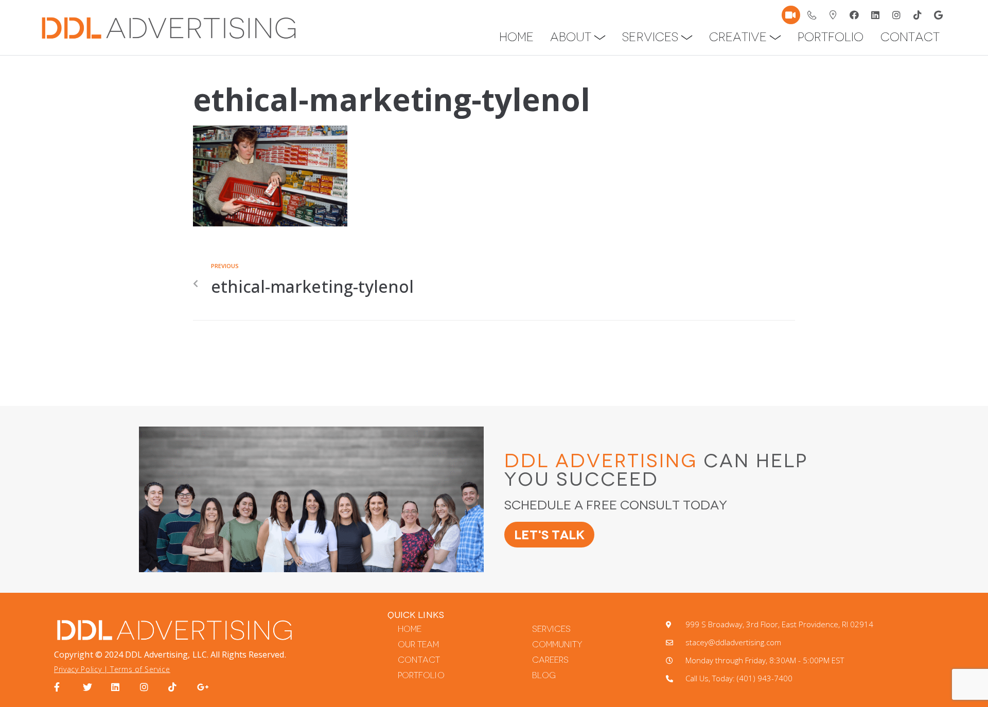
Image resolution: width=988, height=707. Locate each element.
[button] (600, 37)
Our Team (418, 644)
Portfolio (421, 675)
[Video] (791, 15)
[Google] (938, 15)
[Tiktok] (917, 15)
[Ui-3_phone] (812, 15)
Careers (550, 660)
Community (557, 644)
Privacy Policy (77, 669)
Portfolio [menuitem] (830, 37)
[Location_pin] (833, 15)
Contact (419, 660)
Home (409, 629)
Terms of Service (140, 669)
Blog (544, 675)
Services (551, 629)
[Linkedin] (875, 15)
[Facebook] (854, 15)
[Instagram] (896, 15)
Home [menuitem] (516, 37)
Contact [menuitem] (910, 37)
